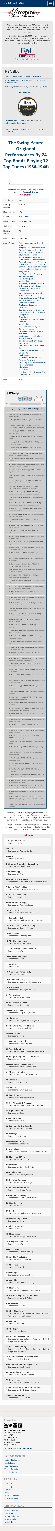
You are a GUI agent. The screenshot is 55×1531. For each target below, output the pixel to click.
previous (20, 399)
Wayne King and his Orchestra (31, 250)
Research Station (30, 192)
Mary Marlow (24, 324)
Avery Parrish (24, 271)
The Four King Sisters (27, 279)
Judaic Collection (11, 1466)
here (45, 829)
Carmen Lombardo (26, 329)
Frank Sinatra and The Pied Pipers (32, 260)
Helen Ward (23, 369)
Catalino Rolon (24, 353)
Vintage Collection (12, 1469)
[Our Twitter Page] (10, 1425)
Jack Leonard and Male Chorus (31, 336)
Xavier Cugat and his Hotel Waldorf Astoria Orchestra (33, 363)
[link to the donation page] (27, 106)
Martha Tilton (24, 281)
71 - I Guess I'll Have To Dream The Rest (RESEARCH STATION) (26, 799)
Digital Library (10, 1522)
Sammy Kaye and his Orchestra (31, 257)
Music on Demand (12, 1495)
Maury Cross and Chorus (28, 300)
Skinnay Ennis (24, 290)
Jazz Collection (10, 1463)
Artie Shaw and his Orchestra (30, 274)
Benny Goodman (25, 338)
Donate (7, 1492)
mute (34, 400)
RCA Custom (24, 217)
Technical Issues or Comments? (18, 1448)
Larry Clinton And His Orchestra (31, 319)
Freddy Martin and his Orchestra (32, 243)
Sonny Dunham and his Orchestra (32, 298)
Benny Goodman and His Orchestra (33, 267)
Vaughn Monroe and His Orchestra (32, 248)
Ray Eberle (23, 334)
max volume (42, 400)
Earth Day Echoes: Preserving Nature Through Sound (26, 86)
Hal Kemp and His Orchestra (30, 288)
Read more (24, 92)
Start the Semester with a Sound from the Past (23, 76)
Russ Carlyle (23, 343)
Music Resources (11, 1510)
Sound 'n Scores (11, 1472)
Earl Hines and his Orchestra (30, 286)
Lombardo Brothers (27, 302)
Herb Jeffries (24, 314)
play (25, 398)
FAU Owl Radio (10, 1519)
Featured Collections (13, 1460)
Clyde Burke (23, 317)
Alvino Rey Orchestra (27, 276)
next (30, 399)
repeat (36, 397)
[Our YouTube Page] (6, 1425)
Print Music (9, 1513)
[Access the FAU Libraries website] (27, 53)
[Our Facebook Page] (20, 1425)
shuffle (41, 397)
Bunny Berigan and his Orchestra (32, 283)
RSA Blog (8, 1487)
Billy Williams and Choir (28, 255)
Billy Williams (24, 367)
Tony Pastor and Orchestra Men (31, 350)
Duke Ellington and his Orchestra (32, 264)
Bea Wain (22, 322)
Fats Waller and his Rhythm (29, 326)
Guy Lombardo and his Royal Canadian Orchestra (30, 358)
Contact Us (9, 1489)
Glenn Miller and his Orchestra (31, 252)
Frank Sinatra (24, 355)
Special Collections (12, 1516)
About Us (8, 1484)
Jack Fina (22, 245)
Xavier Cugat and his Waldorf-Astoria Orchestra (30, 294)
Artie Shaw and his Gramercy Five (32, 372)
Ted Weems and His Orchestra (31, 331)
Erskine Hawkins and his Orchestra (32, 269)
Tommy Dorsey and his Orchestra (32, 262)
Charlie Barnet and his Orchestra (32, 312)
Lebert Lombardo (26, 374)
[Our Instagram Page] (15, 1425)
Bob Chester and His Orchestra (31, 310)
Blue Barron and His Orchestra (31, 341)
